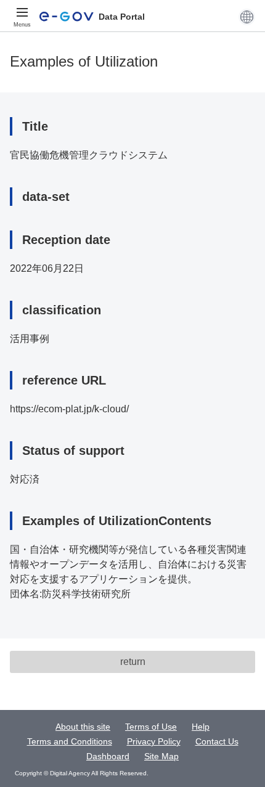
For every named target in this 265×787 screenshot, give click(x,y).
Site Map (161, 756)
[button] (246, 17)
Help (201, 727)
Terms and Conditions (69, 741)
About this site (82, 727)
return (132, 661)
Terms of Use (151, 727)
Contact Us (216, 741)
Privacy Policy (154, 741)
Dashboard (107, 756)
